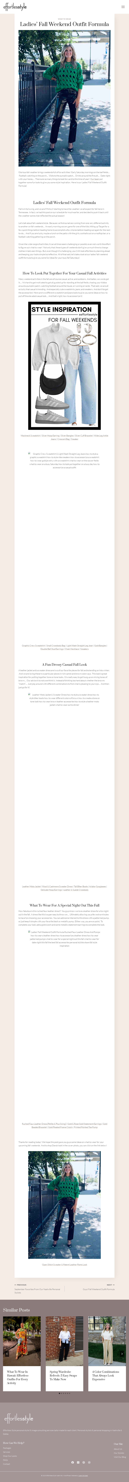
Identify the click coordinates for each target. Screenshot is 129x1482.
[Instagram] (78, 1462)
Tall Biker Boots (81, 886)
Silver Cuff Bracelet (84, 435)
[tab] (59, 1393)
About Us (118, 1449)
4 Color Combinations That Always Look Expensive (105, 1375)
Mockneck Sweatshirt (30, 435)
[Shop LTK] (83, 1462)
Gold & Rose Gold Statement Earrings (84, 1123)
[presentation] (22, 1341)
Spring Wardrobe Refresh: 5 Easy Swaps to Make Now (63, 1375)
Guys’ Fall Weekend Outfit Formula (99, 1287)
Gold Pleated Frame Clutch (60, 1127)
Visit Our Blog (120, 1457)
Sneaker (74, 439)
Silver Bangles (67, 435)
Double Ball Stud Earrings (51, 649)
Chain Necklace (72, 649)
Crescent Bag (63, 439)
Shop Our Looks (10, 1456)
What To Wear (64, 19)
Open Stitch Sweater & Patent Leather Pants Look (64, 1264)
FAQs (5, 1460)
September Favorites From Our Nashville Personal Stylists (37, 1289)
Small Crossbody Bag (55, 645)
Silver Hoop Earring (50, 435)
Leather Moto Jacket (31, 886)
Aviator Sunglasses (97, 886)
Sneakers (84, 649)
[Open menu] (123, 6)
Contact (6, 1464)
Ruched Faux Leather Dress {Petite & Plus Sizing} (44, 1123)
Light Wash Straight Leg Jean (80, 645)
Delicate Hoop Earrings (51, 889)
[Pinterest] (89, 1462)
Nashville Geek (83, 1475)
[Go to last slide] (7, 1354)
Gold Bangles (100, 645)
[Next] (122, 1354)
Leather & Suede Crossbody (75, 889)
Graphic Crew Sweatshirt (33, 645)
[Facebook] (72, 1462)
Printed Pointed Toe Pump (86, 1127)
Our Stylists (119, 1453)
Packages (7, 1448)
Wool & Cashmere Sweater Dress (57, 886)
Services (6, 1452)
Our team (94, 179)
